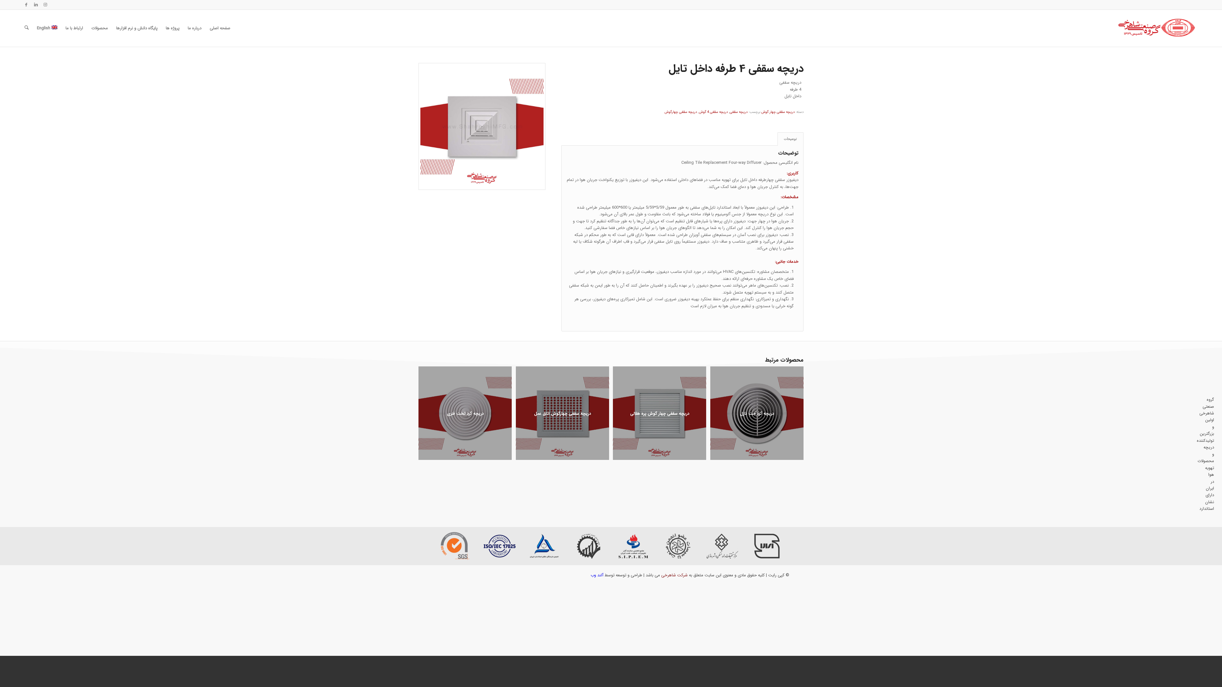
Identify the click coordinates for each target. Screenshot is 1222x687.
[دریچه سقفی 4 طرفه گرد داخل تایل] (481, 126)
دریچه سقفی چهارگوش (680, 112)
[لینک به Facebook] (26, 5)
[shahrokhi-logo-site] (1157, 28)
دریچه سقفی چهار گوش (778, 112)
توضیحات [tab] (790, 139)
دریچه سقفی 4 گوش (713, 112)
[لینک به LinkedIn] (36, 5)
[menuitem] (220, 28)
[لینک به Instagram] (45, 5)
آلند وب (597, 575)
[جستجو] (26, 28)
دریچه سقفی (739, 112)
